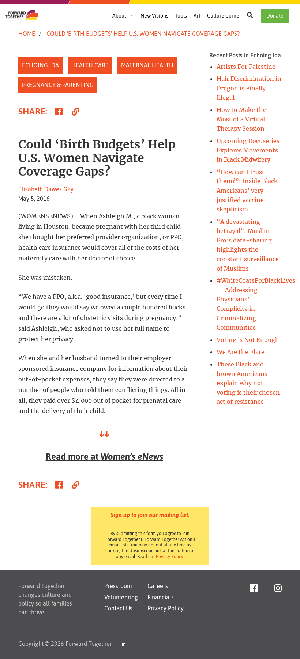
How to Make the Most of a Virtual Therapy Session (241, 119)
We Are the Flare (241, 351)
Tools (181, 16)
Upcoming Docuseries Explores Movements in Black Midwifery (248, 150)
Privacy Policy (169, 556)
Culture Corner (224, 16)
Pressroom (118, 586)
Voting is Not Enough (248, 339)
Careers (157, 586)
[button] (250, 15)
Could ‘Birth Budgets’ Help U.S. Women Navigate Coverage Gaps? (143, 33)
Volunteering (121, 597)
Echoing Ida (40, 65)
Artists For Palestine (246, 66)
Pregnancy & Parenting (58, 85)
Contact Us (118, 608)
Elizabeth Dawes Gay (46, 189)
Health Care (90, 65)
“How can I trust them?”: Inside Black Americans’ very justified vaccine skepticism (247, 190)
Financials (160, 597)
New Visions (154, 16)
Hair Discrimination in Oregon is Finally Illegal (249, 88)
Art (197, 16)
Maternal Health (147, 65)
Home (26, 33)
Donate (275, 16)
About (119, 16)
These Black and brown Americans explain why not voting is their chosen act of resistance (248, 383)
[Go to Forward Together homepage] (21, 17)
